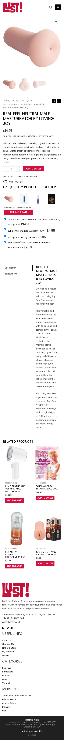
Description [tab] (10, 267)
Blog (4, 710)
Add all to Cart (18, 212)
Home (6, 100)
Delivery (6, 707)
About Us (6, 640)
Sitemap (32, 735)
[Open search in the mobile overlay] (50, 7)
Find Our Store (9, 648)
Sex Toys (15, 100)
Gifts (4, 679)
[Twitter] (8, 628)
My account (8, 651)
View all (6, 683)
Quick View (16, 478)
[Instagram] (12, 628)
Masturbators (15, 104)
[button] (56, 22)
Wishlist (6, 655)
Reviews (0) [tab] (11, 273)
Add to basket (33, 168)
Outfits (5, 675)
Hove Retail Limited (17, 722)
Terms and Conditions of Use (17, 695)
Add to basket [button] (14, 500)
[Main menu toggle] (58, 7)
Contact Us (8, 644)
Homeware (7, 671)
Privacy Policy (9, 699)
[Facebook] (3, 628)
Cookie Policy (9, 703)
